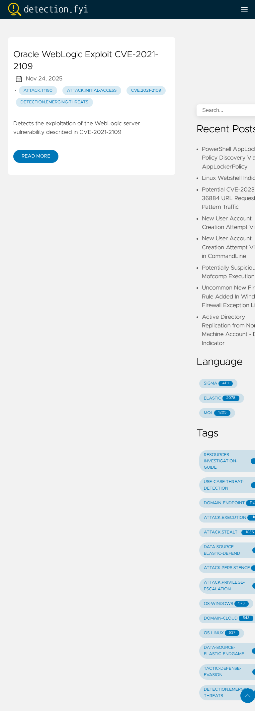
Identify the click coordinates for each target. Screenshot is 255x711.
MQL (215, 413)
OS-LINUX (219, 633)
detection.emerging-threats (54, 102)
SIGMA (216, 383)
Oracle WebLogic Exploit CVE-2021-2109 (85, 61)
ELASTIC (219, 398)
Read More (36, 156)
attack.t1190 (38, 90)
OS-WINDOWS (224, 604)
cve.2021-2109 (146, 90)
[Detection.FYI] (119, 9)
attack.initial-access (92, 90)
